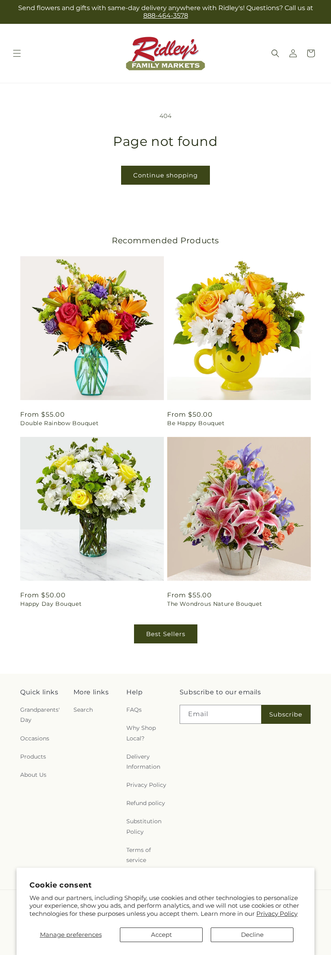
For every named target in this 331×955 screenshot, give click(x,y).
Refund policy (145, 803)
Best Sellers (165, 634)
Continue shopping (165, 175)
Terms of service (138, 855)
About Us (33, 774)
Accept (161, 934)
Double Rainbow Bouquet (59, 423)
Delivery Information (143, 761)
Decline (252, 934)
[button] (17, 53)
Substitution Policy (143, 826)
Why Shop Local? (141, 733)
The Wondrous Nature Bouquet (214, 603)
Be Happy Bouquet (196, 423)
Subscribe (285, 714)
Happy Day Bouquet (51, 603)
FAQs (134, 709)
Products (33, 756)
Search (83, 709)
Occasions (34, 738)
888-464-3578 (165, 15)
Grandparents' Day (40, 714)
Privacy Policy (276, 913)
